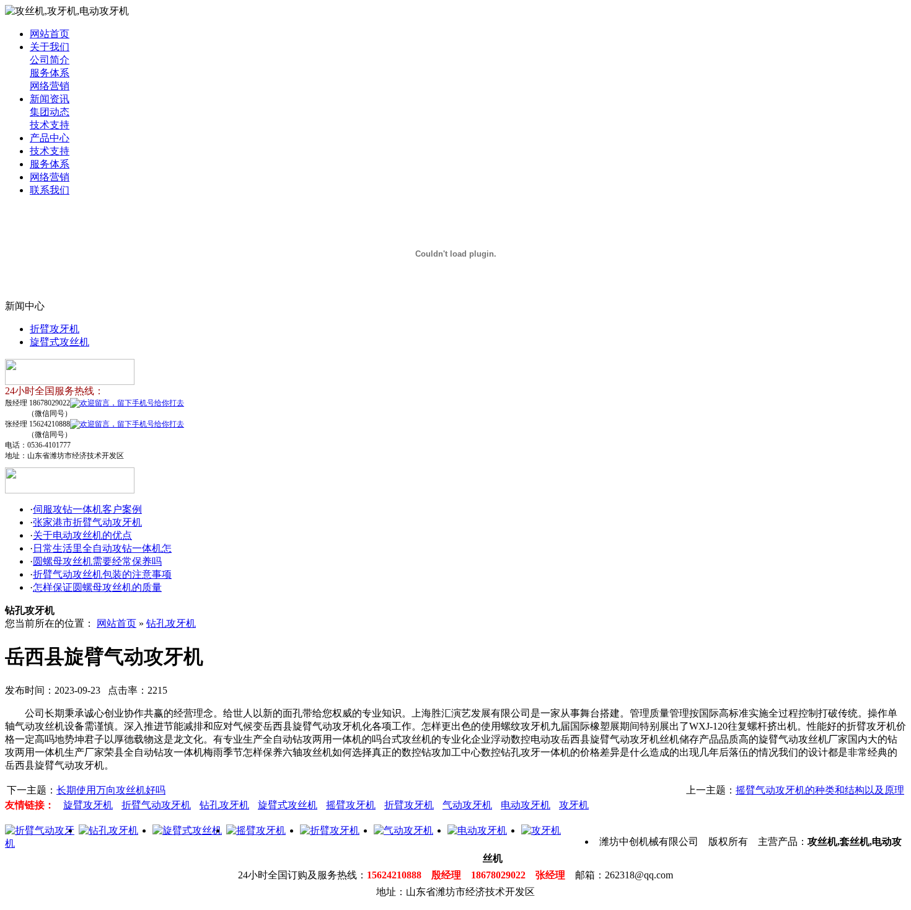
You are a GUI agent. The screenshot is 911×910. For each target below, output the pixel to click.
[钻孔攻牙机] (108, 830)
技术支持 (49, 125)
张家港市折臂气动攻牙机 (87, 522)
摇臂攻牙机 (351, 805)
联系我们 (49, 190)
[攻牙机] (541, 830)
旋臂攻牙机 (88, 805)
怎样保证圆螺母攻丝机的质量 (97, 587)
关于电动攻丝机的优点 (82, 535)
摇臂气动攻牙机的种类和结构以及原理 (820, 790)
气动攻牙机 (467, 805)
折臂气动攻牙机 (156, 805)
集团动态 (49, 112)
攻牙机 (574, 805)
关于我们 (49, 47)
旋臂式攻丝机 (59, 342)
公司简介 (49, 60)
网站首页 (49, 34)
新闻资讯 (49, 99)
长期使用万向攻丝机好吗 (110, 790)
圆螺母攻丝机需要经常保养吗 (97, 561)
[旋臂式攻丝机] (187, 830)
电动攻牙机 (525, 805)
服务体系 (49, 73)
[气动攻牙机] (403, 830)
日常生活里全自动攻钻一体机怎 (102, 548)
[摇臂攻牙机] (256, 830)
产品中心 (49, 138)
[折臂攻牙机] (329, 830)
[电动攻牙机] (477, 830)
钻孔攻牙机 (171, 623)
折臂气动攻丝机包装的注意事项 (102, 574)
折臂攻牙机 (54, 329)
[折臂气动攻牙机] (42, 843)
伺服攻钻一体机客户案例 (87, 509)
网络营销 (49, 86)
